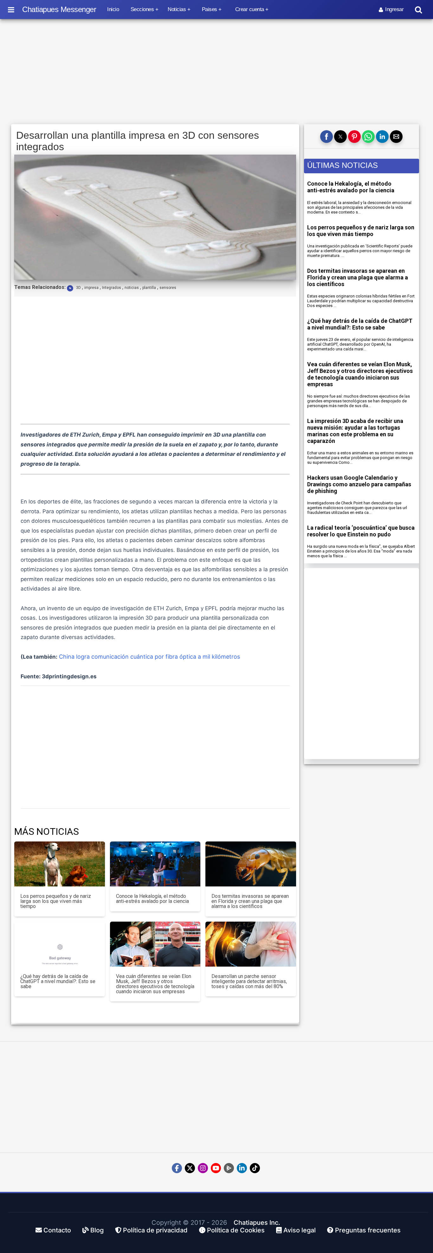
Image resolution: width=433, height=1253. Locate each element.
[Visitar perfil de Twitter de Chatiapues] (190, 1168)
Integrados (111, 287)
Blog (96, 1230)
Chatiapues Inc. (257, 1222)
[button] (326, 136)
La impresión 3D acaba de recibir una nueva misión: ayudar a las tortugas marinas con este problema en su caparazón (355, 431)
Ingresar (394, 9)
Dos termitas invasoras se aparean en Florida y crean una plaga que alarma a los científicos (357, 277)
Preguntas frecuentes (367, 1230)
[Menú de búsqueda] (418, 10)
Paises (209, 9)
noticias (132, 287)
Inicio (113, 9)
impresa (91, 287)
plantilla (149, 287)
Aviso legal (299, 1230)
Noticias (177, 9)
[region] (216, 72)
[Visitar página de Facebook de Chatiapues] (177, 1168)
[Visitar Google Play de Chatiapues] (229, 1168)
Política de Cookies (235, 1230)
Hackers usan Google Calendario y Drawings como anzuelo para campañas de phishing (359, 484)
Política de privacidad (154, 1230)
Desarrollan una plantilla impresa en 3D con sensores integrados (137, 141)
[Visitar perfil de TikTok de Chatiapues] (255, 1168)
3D (78, 287)
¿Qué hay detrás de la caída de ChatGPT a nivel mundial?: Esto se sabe (359, 324)
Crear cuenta (249, 9)
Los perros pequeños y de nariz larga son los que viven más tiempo (360, 230)
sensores (167, 287)
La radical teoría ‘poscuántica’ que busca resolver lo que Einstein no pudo (361, 531)
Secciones (142, 9)
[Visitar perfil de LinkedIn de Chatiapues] (242, 1168)
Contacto (56, 1230)
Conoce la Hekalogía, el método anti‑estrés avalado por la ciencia (350, 187)
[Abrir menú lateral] (11, 9)
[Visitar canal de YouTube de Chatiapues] (216, 1168)
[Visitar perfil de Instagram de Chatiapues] (203, 1168)
